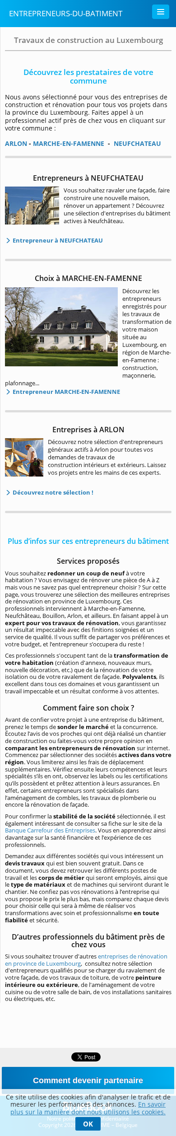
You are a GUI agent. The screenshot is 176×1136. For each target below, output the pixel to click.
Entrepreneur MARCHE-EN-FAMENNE (65, 392)
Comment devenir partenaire (88, 1080)
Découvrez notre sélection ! (52, 492)
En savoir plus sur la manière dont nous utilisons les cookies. (88, 1108)
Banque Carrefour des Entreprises (50, 830)
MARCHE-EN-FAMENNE (68, 143)
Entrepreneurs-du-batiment (65, 13)
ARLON (16, 143)
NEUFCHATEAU (137, 143)
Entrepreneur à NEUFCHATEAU (57, 240)
